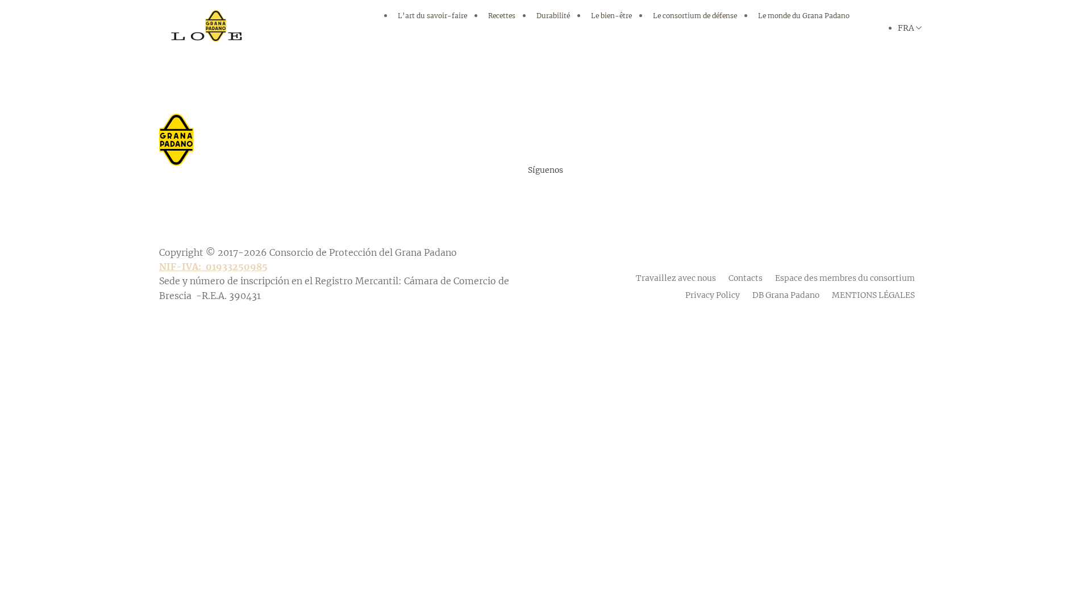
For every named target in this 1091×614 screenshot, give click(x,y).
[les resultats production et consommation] (545, 333)
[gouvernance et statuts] (545, 442)
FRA (906, 28)
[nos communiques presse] (545, 126)
